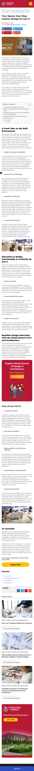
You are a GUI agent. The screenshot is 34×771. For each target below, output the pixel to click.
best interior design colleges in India (12, 437)
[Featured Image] (17, 609)
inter (16, 273)
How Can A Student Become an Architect (17, 623)
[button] (17, 768)
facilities (4, 442)
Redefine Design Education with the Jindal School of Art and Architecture (16, 113)
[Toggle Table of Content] (28, 104)
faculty (19, 457)
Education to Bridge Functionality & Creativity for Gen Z (16, 109)
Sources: (8, 121)
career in (12, 273)
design (22, 273)
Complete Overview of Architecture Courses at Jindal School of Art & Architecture (15, 690)
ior (19, 273)
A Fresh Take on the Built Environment (14, 107)
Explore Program (17, 376)
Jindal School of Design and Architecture (18, 10)
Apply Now (15, 564)
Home (3, 10)
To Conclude (7, 120)
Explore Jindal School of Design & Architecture (16, 116)
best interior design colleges (17, 300)
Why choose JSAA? (8, 118)
